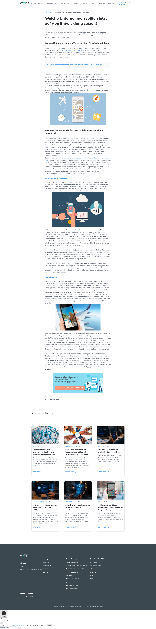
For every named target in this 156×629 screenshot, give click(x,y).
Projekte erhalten (72, 588)
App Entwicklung (72, 562)
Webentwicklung (72, 572)
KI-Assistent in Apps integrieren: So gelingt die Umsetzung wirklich (77, 507)
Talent (76, 3)
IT (32, 596)
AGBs (81, 606)
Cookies (101, 606)
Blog (93, 3)
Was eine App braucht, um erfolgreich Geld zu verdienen (109, 451)
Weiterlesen (37, 472)
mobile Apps (94, 138)
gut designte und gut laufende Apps (71, 50)
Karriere (45, 569)
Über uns (46, 562)
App (51, 12)
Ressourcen (102, 3)
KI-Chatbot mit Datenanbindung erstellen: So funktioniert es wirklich (45, 507)
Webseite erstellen (96, 565)
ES (141, 3)
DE (30, 596)
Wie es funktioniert (36, 3)
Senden (49, 625)
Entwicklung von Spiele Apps (75, 569)
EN (24, 596)
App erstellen (94, 562)
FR (27, 596)
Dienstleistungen (51, 3)
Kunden (84, 3)
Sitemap (46, 572)
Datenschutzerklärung (91, 606)
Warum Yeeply (65, 3)
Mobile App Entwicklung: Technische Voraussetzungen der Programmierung (110, 507)
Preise (92, 579)
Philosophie (47, 565)
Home (47, 12)
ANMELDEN (110, 3)
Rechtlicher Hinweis (73, 606)
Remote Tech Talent (72, 585)
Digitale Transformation (73, 579)
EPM (67, 582)
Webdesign (70, 575)
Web (73, 446)
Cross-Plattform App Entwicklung (77, 565)
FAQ (91, 569)
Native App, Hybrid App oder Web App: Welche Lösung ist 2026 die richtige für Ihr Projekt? (77, 452)
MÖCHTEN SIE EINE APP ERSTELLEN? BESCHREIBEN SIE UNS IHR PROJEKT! (73, 65)
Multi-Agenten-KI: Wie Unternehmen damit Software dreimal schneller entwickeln (44, 452)
